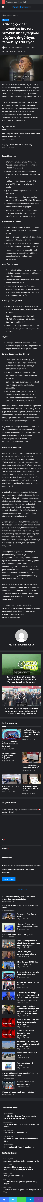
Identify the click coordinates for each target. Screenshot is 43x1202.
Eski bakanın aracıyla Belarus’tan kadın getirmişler (25, 1033)
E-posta (5, 848)
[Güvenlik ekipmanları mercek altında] (8, 1085)
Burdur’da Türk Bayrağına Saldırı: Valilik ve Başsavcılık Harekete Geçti (28, 1044)
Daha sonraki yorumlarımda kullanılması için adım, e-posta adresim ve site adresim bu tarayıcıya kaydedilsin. (21, 869)
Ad (3, 840)
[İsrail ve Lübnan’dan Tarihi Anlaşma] (8, 985)
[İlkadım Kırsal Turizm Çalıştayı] (11, 779)
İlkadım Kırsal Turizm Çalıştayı (10, 787)
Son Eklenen (21, 889)
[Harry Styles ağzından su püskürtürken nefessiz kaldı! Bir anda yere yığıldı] (8, 944)
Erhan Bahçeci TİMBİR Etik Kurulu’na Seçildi (27, 963)
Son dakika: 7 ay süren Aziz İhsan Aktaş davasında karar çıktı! (28, 1022)
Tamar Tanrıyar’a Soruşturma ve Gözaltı (26, 953)
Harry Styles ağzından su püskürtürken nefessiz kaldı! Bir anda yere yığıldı (28, 943)
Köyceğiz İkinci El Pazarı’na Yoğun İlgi (17, 144)
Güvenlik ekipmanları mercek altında (25, 1083)
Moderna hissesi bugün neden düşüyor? (9, 755)
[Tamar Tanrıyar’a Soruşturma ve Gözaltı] (8, 955)
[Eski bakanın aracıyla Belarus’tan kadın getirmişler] (8, 1033)
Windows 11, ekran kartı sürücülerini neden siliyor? (28, 925)
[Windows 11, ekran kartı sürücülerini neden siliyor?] (8, 927)
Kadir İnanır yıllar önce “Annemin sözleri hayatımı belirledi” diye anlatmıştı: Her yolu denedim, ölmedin (28, 1010)
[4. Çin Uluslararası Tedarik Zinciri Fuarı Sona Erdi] (11, 734)
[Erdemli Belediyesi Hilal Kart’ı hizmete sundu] (31, 779)
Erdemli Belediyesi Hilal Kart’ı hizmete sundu (30, 788)
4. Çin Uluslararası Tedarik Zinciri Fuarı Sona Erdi (10, 744)
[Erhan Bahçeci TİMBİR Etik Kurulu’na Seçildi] (8, 965)
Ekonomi (15, 15)
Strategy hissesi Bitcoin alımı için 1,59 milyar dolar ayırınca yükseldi (31, 733)
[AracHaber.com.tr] (21, 7)
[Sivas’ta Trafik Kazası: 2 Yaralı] (8, 1056)
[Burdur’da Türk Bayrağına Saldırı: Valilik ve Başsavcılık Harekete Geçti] (8, 1045)
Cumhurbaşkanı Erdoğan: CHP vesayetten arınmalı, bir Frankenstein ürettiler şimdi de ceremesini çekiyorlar (29, 996)
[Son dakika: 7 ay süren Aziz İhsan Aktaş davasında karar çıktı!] (8, 1022)
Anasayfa (7, 15)
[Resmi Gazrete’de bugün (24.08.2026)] (31, 757)
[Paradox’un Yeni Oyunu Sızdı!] (8, 917)
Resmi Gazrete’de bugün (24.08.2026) (30, 766)
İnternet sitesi (7, 857)
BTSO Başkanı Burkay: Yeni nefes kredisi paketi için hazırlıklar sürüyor (18, 898)
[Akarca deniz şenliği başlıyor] (8, 1066)
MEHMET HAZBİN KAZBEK (14, 47)
